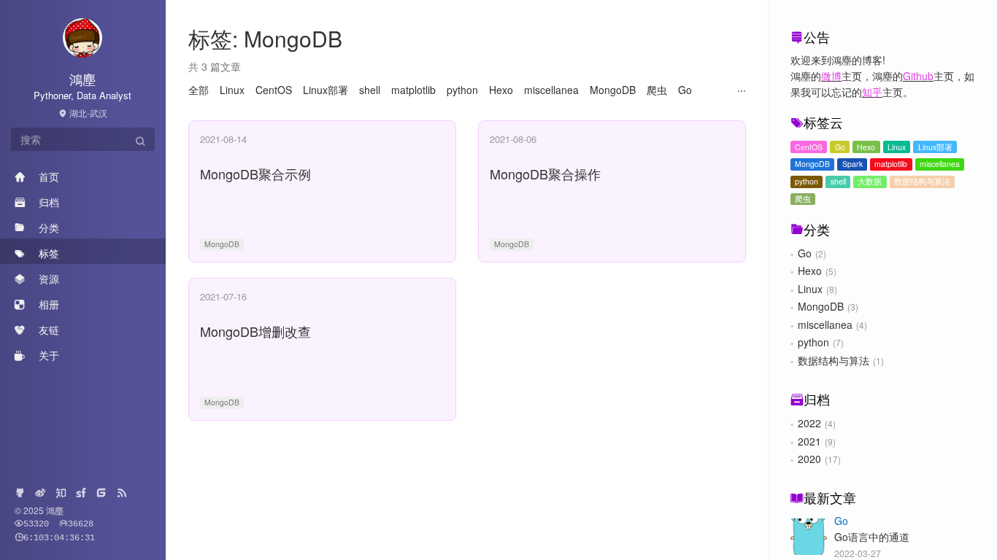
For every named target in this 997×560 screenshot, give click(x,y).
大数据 (870, 181)
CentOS (809, 146)
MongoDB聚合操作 (545, 173)
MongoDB (812, 163)
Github (918, 76)
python (806, 181)
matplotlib (890, 163)
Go (840, 146)
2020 (809, 458)
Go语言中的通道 (871, 536)
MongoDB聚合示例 (255, 173)
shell (838, 181)
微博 (831, 76)
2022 (809, 423)
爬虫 (803, 198)
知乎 (872, 92)
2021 (809, 441)
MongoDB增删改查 (255, 331)
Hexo (866, 146)
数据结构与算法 (922, 181)
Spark (852, 163)
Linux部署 (935, 146)
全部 (198, 89)
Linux (897, 146)
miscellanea (940, 163)
